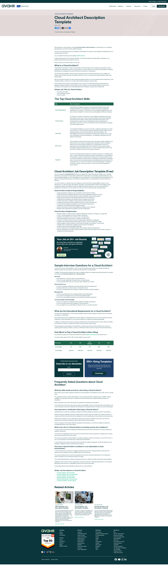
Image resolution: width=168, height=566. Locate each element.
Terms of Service (45, 559)
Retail (96, 548)
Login (153, 6)
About (60, 532)
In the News (62, 535)
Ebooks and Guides (118, 535)
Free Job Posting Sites (119, 536)
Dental (97, 536)
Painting (97, 543)
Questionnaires (81, 543)
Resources (137, 6)
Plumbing (97, 546)
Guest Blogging (117, 538)
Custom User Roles (82, 536)
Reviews (61, 543)
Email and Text (80, 538)
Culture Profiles (81, 535)
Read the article (59, 524)
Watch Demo (112, 6)
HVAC (96, 540)
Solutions (120, 6)
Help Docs (116, 540)
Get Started (161, 6)
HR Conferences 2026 (119, 541)
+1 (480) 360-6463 (161, 1)
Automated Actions (82, 533)
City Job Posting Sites (119, 533)
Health (97, 538)
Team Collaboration (82, 549)
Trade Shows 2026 (118, 552)
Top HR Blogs (117, 549)
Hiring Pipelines (81, 540)
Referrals (79, 544)
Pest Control (98, 544)
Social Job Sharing (81, 546)
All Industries (98, 532)
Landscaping (98, 541)
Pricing (145, 6)
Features (128, 6)
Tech (96, 549)
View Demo (62, 541)
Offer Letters (80, 541)
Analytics (79, 532)
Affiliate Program (63, 546)
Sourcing (79, 548)
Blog (115, 532)
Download (99, 373)
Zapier (60, 544)
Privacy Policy (54, 559)
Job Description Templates (120, 548)
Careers (61, 533)
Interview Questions (118, 546)
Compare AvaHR (118, 551)
